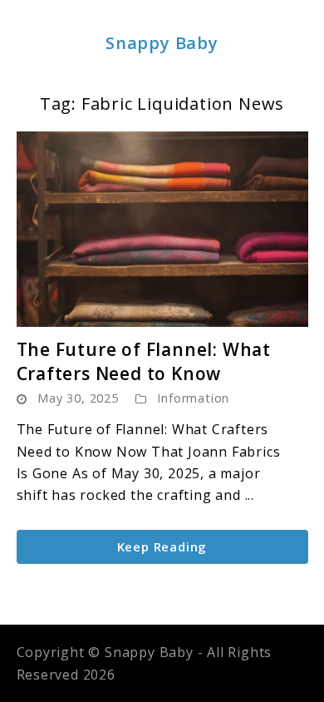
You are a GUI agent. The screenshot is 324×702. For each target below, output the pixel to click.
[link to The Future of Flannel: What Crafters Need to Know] (162, 229)
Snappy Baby (162, 43)
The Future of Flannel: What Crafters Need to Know (144, 361)
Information (193, 398)
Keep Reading (162, 546)
